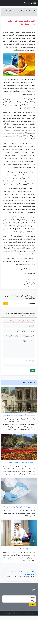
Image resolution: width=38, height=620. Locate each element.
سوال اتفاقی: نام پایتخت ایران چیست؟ (23, 361)
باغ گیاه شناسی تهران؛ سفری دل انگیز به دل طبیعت (22, 462)
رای (5, 303)
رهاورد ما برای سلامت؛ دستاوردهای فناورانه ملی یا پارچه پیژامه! (19, 507)
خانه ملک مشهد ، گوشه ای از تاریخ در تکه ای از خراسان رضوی (19, 415)
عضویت (32, 604)
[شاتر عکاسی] (30, 3)
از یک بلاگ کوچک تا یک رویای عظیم (25, 549)
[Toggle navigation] (3, 3)
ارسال (32, 370)
